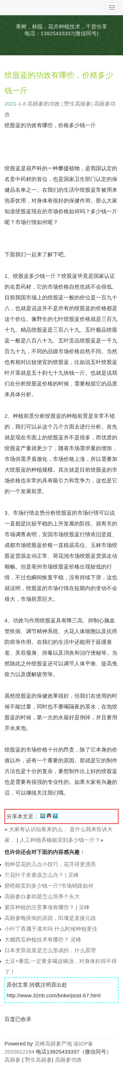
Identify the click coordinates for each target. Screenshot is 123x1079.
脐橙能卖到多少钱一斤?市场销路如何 (48, 886)
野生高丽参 (77, 104)
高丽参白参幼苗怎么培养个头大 (42, 897)
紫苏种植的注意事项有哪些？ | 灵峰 (47, 907)
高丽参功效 (68, 1060)
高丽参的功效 (43, 104)
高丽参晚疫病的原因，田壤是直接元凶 (50, 918)
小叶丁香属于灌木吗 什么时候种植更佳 (50, 929)
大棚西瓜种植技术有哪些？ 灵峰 (42, 940)
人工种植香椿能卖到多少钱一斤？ (60, 840)
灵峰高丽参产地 (53, 1044)
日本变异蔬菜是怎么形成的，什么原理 (50, 950)
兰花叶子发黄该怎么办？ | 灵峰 (41, 875)
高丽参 (12, 1060)
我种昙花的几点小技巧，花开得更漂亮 (50, 864)
